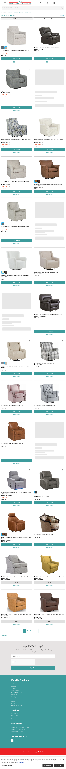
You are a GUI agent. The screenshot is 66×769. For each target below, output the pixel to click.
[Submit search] (62, 7)
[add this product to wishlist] (29, 25)
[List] (41, 3)
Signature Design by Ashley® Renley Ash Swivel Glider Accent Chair (16, 91)
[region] (33, 763)
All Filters (17, 18)
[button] (5, 3)
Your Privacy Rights (7, 765)
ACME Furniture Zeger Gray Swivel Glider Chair (44, 405)
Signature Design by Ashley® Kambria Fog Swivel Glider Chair (15, 226)
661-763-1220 (18, 719)
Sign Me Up (33, 668)
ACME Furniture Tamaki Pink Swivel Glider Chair (12, 405)
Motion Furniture (15, 690)
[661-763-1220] (54, 3)
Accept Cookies (48, 765)
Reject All (58, 765)
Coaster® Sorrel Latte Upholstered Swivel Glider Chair (46, 272)
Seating (21, 12)
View (16, 582)
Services (13, 699)
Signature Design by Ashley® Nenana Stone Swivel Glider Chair (15, 50)
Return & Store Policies (17, 705)
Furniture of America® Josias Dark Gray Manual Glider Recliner (48, 314)
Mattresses (13, 688)
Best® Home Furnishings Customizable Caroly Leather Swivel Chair (16, 614)
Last (41, 631)
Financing (13, 697)
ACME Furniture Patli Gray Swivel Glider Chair (44, 363)
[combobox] (49, 18)
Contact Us (13, 703)
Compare (17, 61)
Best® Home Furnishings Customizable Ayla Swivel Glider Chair (15, 576)
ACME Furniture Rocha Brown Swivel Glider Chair (12, 443)
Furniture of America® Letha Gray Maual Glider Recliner (46, 47)
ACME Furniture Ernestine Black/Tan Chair (43, 534)
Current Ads (14, 695)
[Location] (48, 3)
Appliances (13, 686)
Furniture (10, 12)
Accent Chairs (27, 12)
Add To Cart (16, 58)
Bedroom (16, 12)
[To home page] (20, 2)
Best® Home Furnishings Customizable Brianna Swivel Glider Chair (49, 576)
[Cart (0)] (60, 3)
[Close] (63, 759)
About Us (13, 701)
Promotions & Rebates (16, 693)
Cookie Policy (20, 762)
